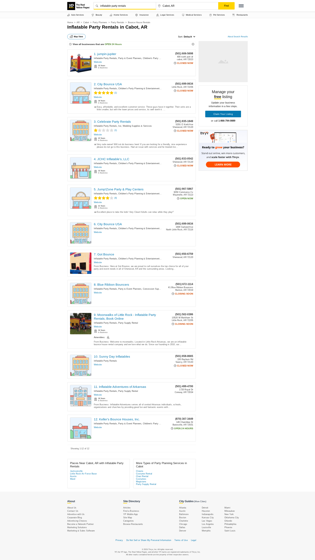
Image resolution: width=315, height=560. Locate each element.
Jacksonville (76, 471)
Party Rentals (117, 22)
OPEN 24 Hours (113, 44)
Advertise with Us (75, 514)
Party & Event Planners (129, 58)
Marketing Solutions (77, 527)
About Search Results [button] (238, 36)
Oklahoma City (231, 517)
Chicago (183, 524)
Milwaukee (229, 511)
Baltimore (184, 514)
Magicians (141, 481)
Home (70, 22)
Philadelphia (230, 524)
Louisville (206, 527)
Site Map (127, 517)
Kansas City (208, 517)
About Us (71, 507)
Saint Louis (229, 530)
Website (98, 62)
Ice (119, 126)
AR (78, 22)
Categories (128, 521)
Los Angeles (208, 524)
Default (188, 36)
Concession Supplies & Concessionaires (163, 289)
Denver (182, 530)
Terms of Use (181, 540)
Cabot (86, 22)
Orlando (228, 521)
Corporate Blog (74, 517)
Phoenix (228, 527)
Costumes (141, 479)
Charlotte (183, 521)
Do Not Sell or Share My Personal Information (148, 540)
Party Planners (100, 22)
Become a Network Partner (80, 524)
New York (229, 514)
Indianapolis (207, 514)
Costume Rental (144, 473)
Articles (127, 507)
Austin (73, 476)
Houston (206, 511)
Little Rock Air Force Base (83, 473)
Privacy (119, 540)
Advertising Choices (77, 521)
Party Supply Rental (128, 323)
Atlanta (182, 507)
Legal (193, 540)
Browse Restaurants (133, 524)
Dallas (182, 527)
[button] (241, 5)
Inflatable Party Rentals (105, 58)
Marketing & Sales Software (81, 530)
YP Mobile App (130, 514)
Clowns (139, 471)
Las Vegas (207, 521)
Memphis (206, 530)
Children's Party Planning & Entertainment (138, 88)
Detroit (205, 507)
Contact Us (72, 511)
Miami (227, 507)
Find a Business (131, 511)
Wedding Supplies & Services (137, 126)
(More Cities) (200, 501)
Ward (72, 479)
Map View (78, 36)
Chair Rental (142, 476)
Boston (182, 517)
